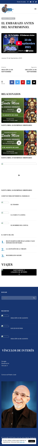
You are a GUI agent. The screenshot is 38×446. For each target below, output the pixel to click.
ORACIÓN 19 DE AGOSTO (19, 318)
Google (3, 361)
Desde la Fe (5, 363)
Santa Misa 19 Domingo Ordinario (16, 158)
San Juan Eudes (17, 328)
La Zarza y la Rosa (18, 215)
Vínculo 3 (4, 366)
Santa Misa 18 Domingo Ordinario (16, 190)
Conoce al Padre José (8, 375)
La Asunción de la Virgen (16, 249)
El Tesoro (15, 204)
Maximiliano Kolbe (14, 255)
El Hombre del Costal (19, 225)
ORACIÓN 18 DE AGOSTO (19, 339)
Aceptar (31, 441)
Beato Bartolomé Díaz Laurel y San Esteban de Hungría (20, 242)
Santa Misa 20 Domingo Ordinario (16, 125)
